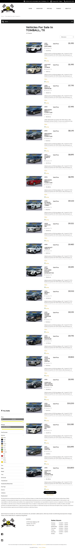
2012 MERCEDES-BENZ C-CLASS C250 (48, 133)
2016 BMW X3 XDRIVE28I (47, 87)
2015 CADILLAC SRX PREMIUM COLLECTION (48, 471)
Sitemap (43, 547)
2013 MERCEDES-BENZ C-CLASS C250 (48, 109)
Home (30, 8)
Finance (58, 8)
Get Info (60, 47)
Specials (49, 8)
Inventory (39, 8)
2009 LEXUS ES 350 (47, 225)
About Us (68, 8)
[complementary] (70, 533)
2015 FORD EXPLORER (47, 45)
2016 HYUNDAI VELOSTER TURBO (47, 203)
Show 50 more (50, 494)
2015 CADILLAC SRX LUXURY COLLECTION (48, 382)
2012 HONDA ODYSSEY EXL (47, 426)
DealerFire (34, 544)
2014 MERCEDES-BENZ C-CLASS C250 (48, 180)
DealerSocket (43, 544)
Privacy (40, 547)
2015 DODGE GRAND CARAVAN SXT (47, 314)
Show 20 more (50, 492)
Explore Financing (73, 68)
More (45, 58)
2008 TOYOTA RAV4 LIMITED (47, 359)
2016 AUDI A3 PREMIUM (47, 405)
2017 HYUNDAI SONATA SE (47, 157)
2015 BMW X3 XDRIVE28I (47, 337)
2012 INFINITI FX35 (46, 293)
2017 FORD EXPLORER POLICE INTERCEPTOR (49, 270)
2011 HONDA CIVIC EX (47, 448)
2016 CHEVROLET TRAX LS (48, 247)
